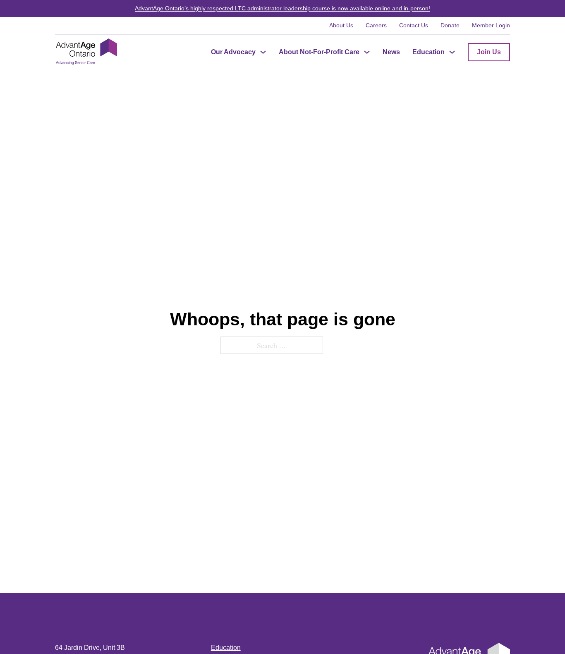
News (391, 51)
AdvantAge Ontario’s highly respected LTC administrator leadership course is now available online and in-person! (282, 8)
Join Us (489, 51)
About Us (341, 25)
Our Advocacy (233, 51)
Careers (376, 25)
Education (428, 51)
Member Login (491, 25)
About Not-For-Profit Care (319, 51)
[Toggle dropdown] (263, 52)
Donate (450, 25)
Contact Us (413, 25)
